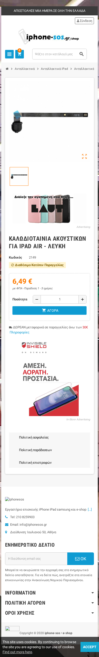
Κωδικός (15, 257)
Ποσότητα (19, 299)
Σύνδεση (84, 21)
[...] (89, 509)
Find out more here (17, 652)
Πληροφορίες (19, 332)
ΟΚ (82, 558)
